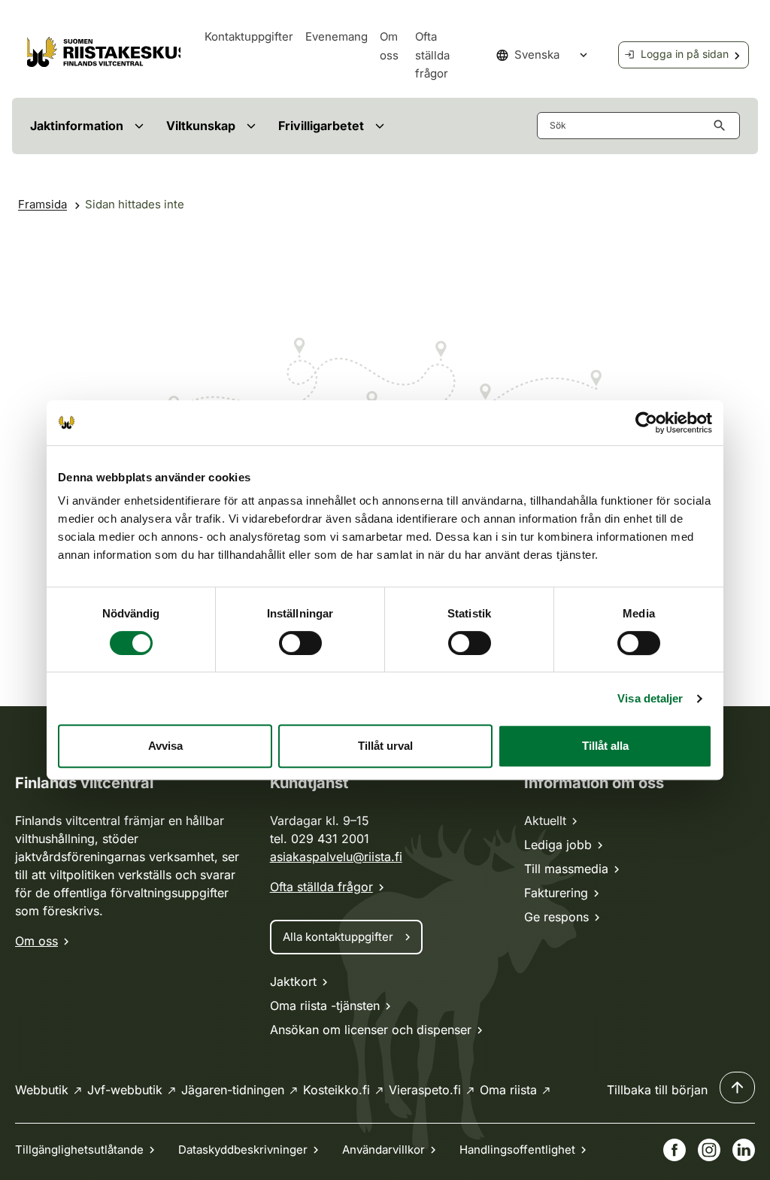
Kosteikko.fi (336, 1089)
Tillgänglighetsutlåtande (79, 1149)
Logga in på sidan (685, 53)
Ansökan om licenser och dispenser (370, 1029)
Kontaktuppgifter (249, 36)
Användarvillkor (383, 1149)
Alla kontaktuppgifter (338, 937)
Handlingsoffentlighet (517, 1149)
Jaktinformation (76, 125)
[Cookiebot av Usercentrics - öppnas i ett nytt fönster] (646, 422)
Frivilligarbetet (321, 125)
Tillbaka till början (657, 1089)
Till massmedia (566, 868)
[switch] (300, 643)
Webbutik (41, 1089)
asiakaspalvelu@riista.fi (336, 856)
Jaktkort (293, 981)
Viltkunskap (200, 125)
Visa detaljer (650, 698)
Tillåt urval (385, 745)
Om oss (36, 940)
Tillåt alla (605, 745)
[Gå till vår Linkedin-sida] (743, 1150)
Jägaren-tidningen (232, 1089)
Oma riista (508, 1089)
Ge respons (556, 916)
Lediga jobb (558, 844)
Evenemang (336, 36)
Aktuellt (545, 820)
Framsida (42, 204)
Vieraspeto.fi (425, 1089)
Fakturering (556, 892)
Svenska (536, 54)
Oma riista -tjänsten (325, 1005)
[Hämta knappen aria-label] (722, 125)
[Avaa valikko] (138, 126)
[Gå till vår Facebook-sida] (674, 1150)
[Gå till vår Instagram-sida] (709, 1150)
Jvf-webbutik (124, 1089)
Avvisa (165, 745)
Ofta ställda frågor (432, 54)
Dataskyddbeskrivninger (243, 1149)
